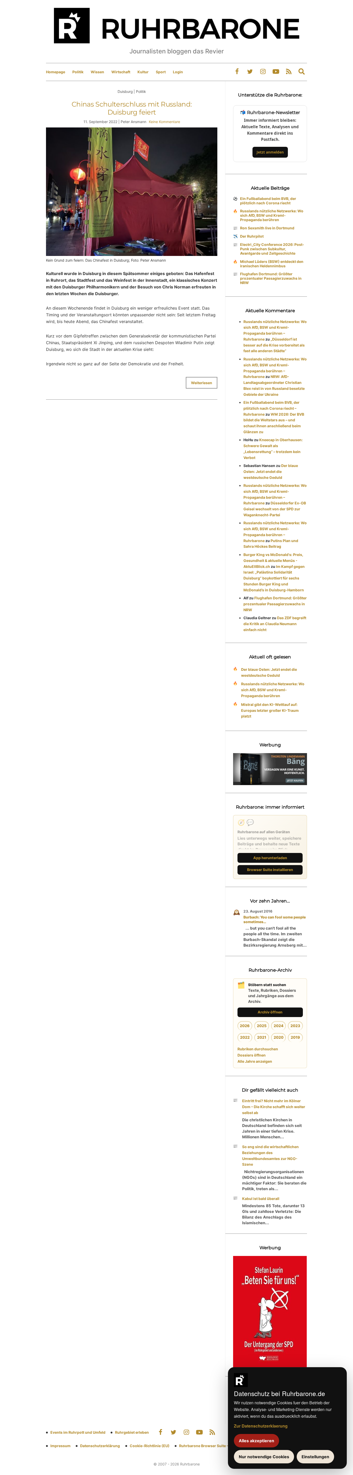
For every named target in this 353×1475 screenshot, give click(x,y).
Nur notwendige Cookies (264, 1456)
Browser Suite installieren (270, 869)
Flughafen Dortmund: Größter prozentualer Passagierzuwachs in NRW (271, 278)
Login (178, 72)
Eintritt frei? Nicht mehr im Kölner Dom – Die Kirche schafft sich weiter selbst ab (273, 1107)
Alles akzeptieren (256, 1440)
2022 (245, 1037)
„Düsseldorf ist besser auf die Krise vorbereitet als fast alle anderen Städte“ (274, 345)
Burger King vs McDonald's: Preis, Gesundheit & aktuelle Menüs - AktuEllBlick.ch (273, 560)
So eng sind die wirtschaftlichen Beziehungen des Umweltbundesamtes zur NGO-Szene (270, 1155)
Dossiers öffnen (251, 1055)
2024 (278, 1025)
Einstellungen (315, 1456)
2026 (245, 1025)
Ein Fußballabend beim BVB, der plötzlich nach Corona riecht (268, 200)
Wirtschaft (120, 72)
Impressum (60, 1446)
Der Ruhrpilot (252, 236)
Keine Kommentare (164, 121)
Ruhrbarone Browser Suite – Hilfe (208, 1446)
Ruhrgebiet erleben (132, 1432)
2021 (261, 1037)
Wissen (97, 72)
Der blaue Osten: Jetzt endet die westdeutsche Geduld (270, 471)
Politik (77, 72)
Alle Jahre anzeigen (254, 1061)
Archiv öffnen (270, 1012)
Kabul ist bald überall (260, 1198)
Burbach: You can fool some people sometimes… (274, 919)
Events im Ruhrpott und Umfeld (77, 1432)
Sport (161, 72)
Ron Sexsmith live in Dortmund (267, 228)
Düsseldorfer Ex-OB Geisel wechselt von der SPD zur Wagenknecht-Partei (274, 509)
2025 (261, 1025)
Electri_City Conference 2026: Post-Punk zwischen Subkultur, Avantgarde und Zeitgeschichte (272, 248)
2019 (295, 1037)
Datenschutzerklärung (100, 1446)
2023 (295, 1025)
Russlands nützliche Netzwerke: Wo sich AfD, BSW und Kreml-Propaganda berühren (271, 215)
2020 (278, 1037)
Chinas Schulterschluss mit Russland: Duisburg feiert (132, 108)
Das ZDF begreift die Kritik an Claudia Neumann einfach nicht (274, 624)
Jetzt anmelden (270, 152)
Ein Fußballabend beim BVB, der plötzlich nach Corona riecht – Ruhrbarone (271, 408)
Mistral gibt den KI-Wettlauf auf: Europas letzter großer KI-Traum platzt (270, 710)
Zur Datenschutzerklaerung (261, 1426)
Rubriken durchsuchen (257, 1049)
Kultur (143, 72)
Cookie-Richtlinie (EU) (150, 1446)
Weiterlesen (201, 383)
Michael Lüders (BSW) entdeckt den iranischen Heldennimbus (271, 263)
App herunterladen (270, 858)
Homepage (55, 72)
